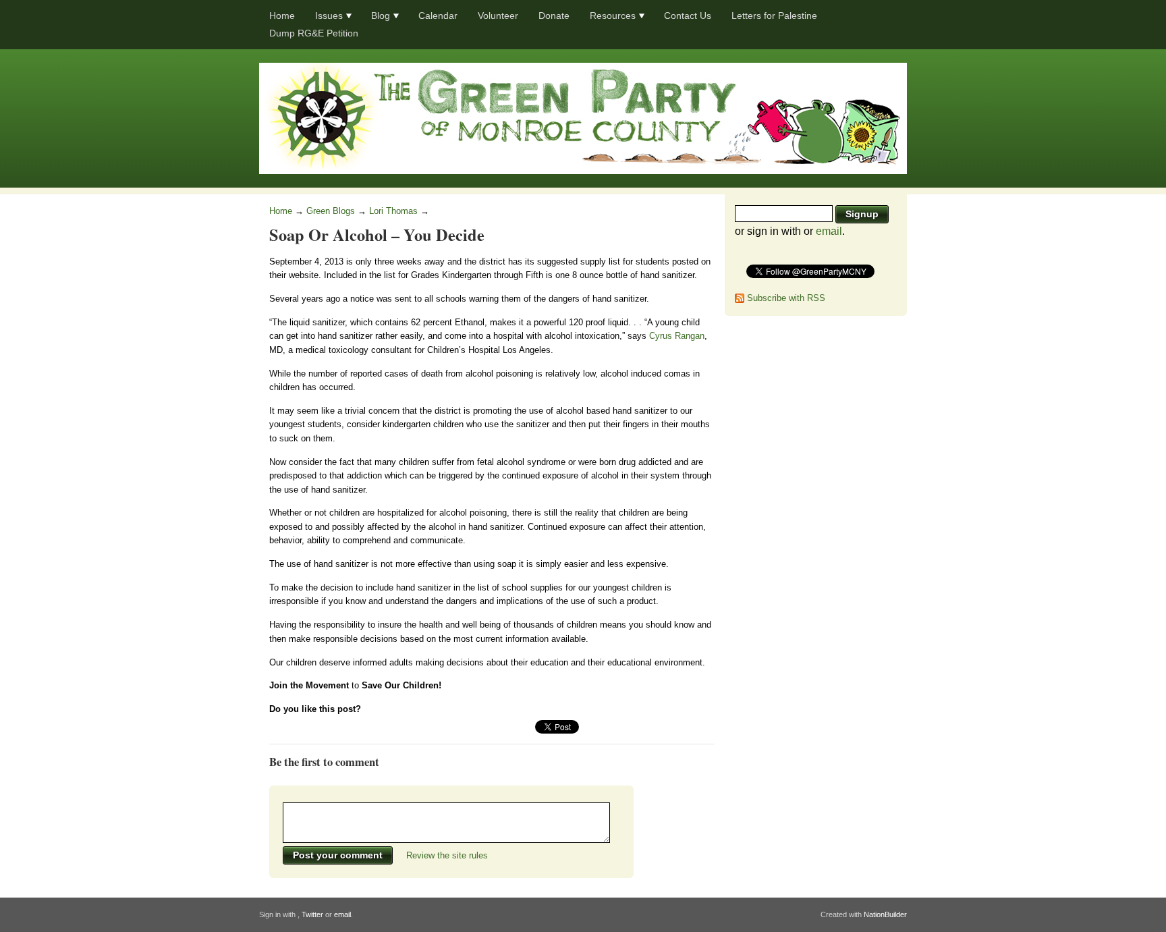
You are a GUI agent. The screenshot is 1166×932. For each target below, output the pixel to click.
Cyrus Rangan (676, 336)
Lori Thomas (393, 211)
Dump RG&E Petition (313, 33)
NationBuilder (885, 914)
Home (282, 15)
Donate (554, 15)
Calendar (437, 15)
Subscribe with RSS (786, 298)
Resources (613, 15)
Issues (329, 15)
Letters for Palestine (774, 15)
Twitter (312, 914)
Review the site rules (447, 855)
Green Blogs (330, 211)
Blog (380, 15)
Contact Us (687, 15)
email (829, 231)
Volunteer (498, 15)
